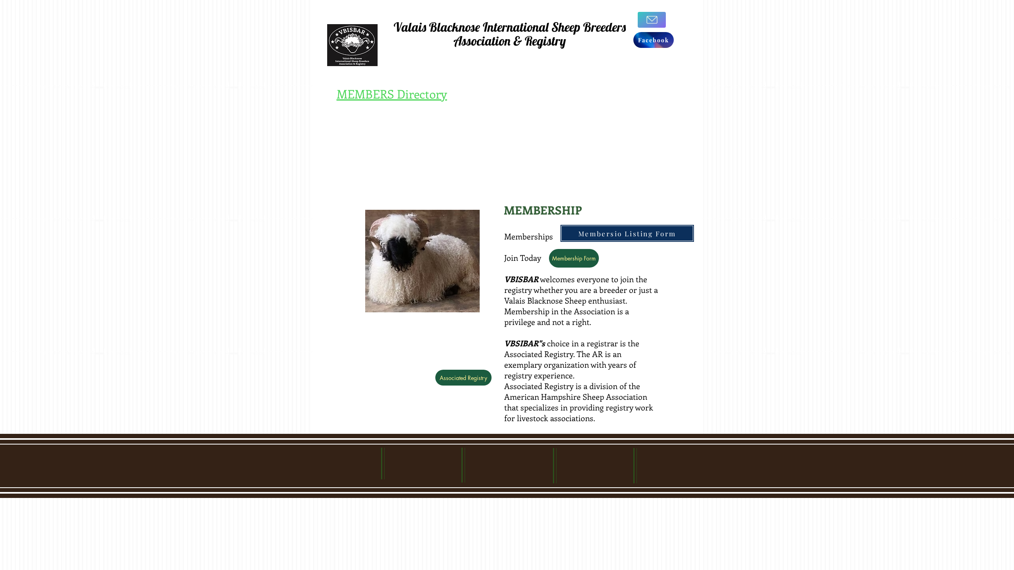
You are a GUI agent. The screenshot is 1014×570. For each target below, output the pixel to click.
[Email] (652, 20)
